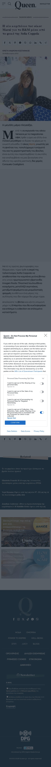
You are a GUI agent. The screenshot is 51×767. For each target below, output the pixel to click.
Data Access (25, 431)
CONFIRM (15, 422)
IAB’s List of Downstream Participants (28, 371)
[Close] (46, 336)
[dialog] (25, 383)
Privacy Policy (39, 431)
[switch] (42, 383)
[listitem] (25, 378)
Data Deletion (12, 431)
